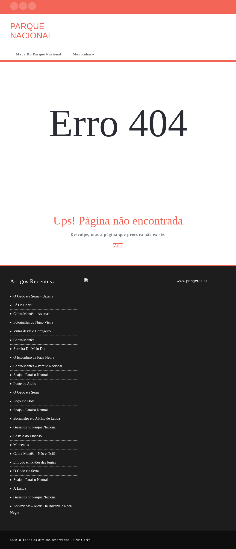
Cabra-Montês (23, 340)
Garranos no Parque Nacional (34, 427)
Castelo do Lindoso (27, 436)
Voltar (118, 246)
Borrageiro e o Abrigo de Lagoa (36, 418)
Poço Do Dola (23, 401)
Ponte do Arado (24, 383)
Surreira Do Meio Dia (29, 349)
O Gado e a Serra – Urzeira (33, 296)
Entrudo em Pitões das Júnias (34, 462)
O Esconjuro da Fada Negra (33, 357)
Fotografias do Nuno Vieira (33, 322)
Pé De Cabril (22, 305)
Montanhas (82, 54)
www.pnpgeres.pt (192, 281)
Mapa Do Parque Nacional (38, 54)
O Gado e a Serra (26, 392)
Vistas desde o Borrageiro (32, 331)
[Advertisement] (119, 178)
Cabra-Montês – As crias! (31, 314)
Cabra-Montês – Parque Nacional (37, 366)
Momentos (21, 445)
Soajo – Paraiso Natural (30, 375)
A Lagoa (19, 488)
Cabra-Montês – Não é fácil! (34, 453)
